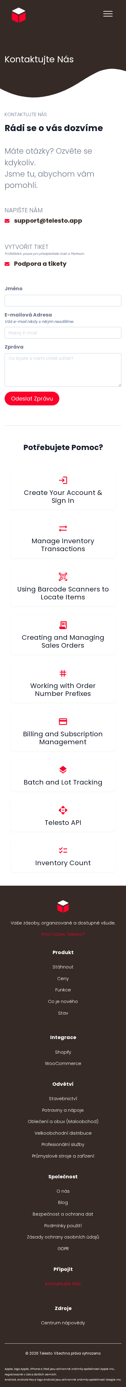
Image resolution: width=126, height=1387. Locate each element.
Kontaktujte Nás (63, 1284)
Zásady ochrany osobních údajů (63, 1237)
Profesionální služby (63, 1144)
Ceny (63, 978)
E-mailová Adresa (28, 314)
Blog (63, 1202)
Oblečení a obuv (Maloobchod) (63, 1121)
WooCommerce (63, 1063)
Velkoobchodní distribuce (63, 1133)
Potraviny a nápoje (63, 1110)
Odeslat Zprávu (32, 398)
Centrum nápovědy (63, 1323)
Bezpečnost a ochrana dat (63, 1214)
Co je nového (63, 1001)
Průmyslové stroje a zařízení (63, 1156)
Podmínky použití (63, 1226)
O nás (63, 1191)
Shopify (63, 1052)
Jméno (14, 288)
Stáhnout (63, 967)
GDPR (63, 1249)
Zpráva (14, 346)
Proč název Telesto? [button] (63, 934)
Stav (63, 1013)
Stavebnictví (63, 1099)
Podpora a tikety (40, 263)
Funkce (63, 990)
